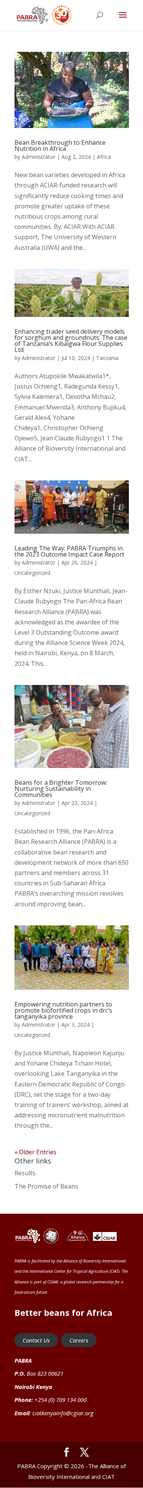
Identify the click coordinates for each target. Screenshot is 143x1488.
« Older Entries (35, 1152)
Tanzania (107, 358)
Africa (104, 156)
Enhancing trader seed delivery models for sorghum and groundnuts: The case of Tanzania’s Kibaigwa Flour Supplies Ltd (70, 340)
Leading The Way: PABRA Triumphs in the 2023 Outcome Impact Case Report (69, 551)
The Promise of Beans (46, 1186)
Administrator (38, 156)
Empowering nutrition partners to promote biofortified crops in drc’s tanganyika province (63, 1010)
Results (24, 1173)
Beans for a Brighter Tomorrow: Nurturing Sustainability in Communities (60, 788)
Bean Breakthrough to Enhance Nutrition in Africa (60, 145)
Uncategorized (32, 572)
